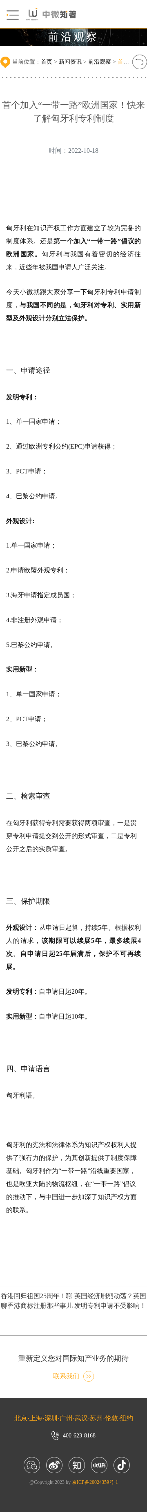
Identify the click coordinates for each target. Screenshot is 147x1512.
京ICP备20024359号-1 (95, 1482)
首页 (46, 62)
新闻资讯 (70, 62)
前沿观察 (99, 62)
